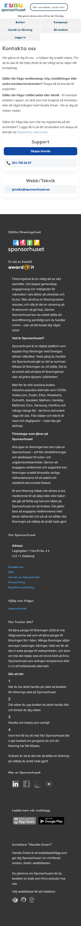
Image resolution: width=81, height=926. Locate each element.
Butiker (20, 22)
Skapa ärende (40, 151)
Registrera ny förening (21, 587)
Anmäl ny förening (20, 30)
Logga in (20, 37)
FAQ (10, 572)
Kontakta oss (15, 567)
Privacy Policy (16, 582)
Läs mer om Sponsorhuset (23, 577)
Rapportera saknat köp (32, 132)
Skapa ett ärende (17, 608)
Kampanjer (61, 22)
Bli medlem (61, 30)
